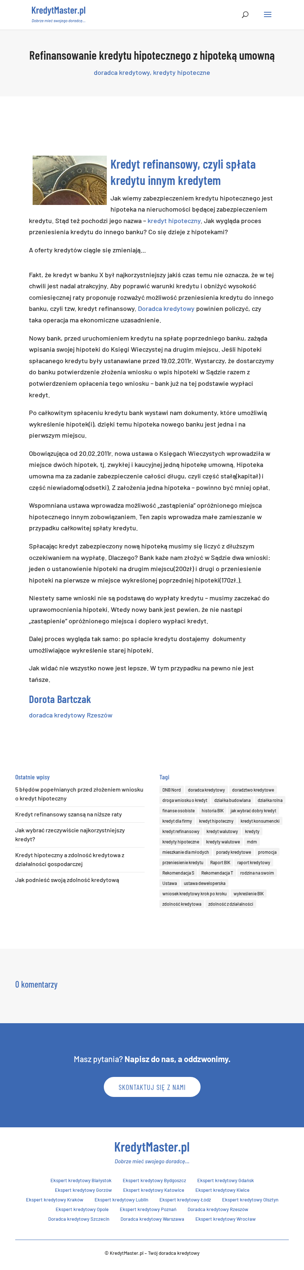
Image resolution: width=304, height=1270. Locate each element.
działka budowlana (232, 800)
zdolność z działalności (230, 903)
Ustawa (169, 883)
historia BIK (213, 810)
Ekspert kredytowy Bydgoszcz (154, 1180)
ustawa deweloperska (204, 883)
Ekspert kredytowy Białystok (81, 1180)
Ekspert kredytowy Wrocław (225, 1219)
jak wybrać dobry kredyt (253, 810)
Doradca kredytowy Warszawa (152, 1219)
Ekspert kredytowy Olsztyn (250, 1200)
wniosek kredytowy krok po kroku (194, 893)
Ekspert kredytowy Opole (82, 1209)
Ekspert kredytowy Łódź (185, 1200)
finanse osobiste (178, 810)
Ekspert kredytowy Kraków (54, 1200)
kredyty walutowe (223, 841)
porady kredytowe (233, 852)
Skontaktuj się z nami (152, 1086)
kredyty (252, 831)
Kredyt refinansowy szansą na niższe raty (68, 814)
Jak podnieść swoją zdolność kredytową (67, 879)
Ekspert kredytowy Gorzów (83, 1190)
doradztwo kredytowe (253, 789)
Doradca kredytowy (166, 308)
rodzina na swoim (257, 872)
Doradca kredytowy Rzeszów (218, 1209)
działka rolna (270, 800)
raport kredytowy (253, 862)
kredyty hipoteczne (181, 72)
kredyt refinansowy (180, 831)
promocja (267, 852)
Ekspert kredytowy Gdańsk (225, 1180)
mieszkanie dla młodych (185, 852)
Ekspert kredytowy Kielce (222, 1190)
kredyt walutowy (222, 831)
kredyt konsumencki (260, 820)
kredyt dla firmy (177, 820)
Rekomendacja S (178, 872)
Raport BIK (220, 862)
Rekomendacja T (217, 872)
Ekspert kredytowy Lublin (121, 1200)
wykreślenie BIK (249, 893)
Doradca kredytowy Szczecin (78, 1219)
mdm (252, 841)
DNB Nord (171, 789)
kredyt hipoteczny (174, 220)
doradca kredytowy (122, 72)
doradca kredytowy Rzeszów (70, 715)
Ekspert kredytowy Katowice (153, 1190)
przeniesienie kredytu (182, 862)
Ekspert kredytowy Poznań (148, 1209)
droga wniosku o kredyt (184, 800)
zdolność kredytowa (181, 903)
